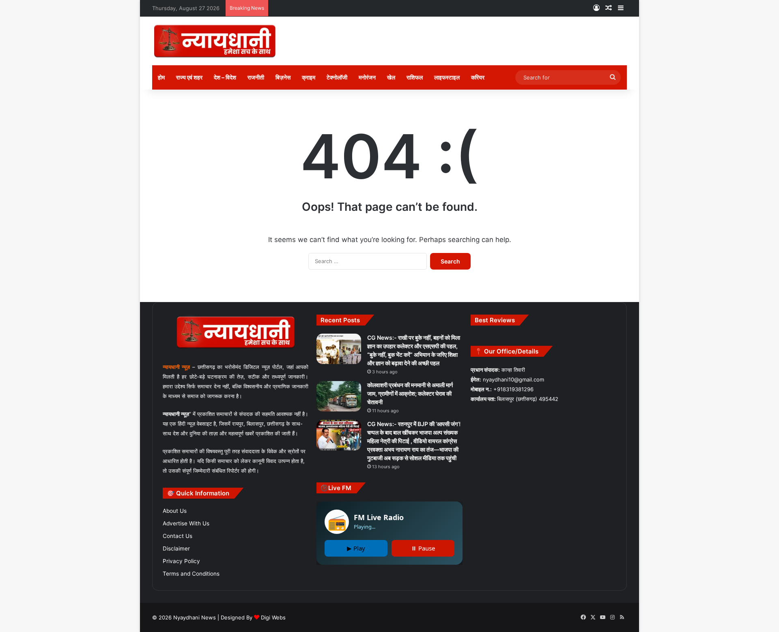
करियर (477, 77)
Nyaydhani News (194, 617)
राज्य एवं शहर (189, 77)
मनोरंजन (367, 77)
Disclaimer (176, 548)
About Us (175, 511)
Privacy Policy (181, 561)
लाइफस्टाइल (447, 77)
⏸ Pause (423, 548)
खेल (391, 77)
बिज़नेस (283, 77)
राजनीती (255, 77)
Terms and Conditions (191, 573)
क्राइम (308, 77)
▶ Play (356, 548)
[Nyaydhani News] (215, 41)
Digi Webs (273, 617)
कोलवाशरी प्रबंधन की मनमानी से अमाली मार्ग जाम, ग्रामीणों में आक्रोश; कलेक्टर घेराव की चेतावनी (410, 393)
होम (161, 77)
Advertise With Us (186, 523)
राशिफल (415, 77)
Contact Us (177, 536)
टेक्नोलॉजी (337, 77)
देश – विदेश (225, 77)
